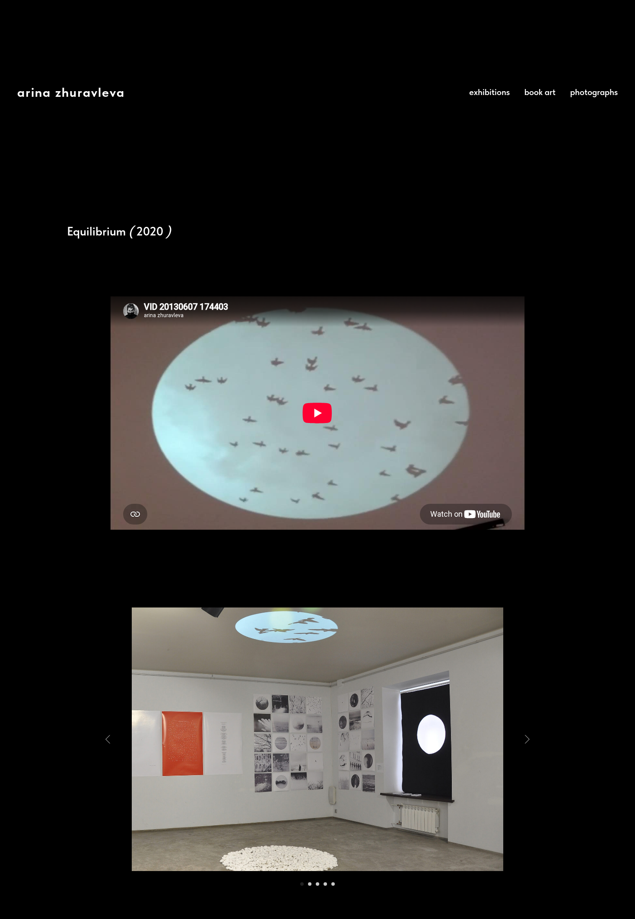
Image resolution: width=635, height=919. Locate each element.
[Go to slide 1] (302, 884)
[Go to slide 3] (317, 884)
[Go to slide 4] (325, 884)
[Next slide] (527, 739)
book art (540, 92)
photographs (594, 92)
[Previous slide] (108, 739)
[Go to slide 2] (309, 884)
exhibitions (489, 92)
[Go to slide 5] (333, 884)
